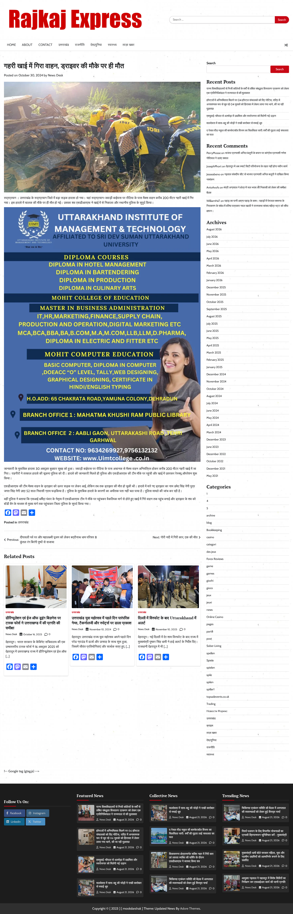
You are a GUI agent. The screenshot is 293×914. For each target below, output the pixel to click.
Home (11, 45)
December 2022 (216, 454)
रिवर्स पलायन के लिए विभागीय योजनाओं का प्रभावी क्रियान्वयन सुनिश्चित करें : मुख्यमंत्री (264, 833)
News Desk (55, 75)
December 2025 (216, 287)
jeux (208, 595)
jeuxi (209, 602)
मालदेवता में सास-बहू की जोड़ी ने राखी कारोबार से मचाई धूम (234, 123)
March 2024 (213, 432)
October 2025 (214, 302)
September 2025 (216, 309)
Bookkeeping (214, 530)
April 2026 (212, 258)
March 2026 (213, 265)
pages (209, 624)
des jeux (211, 552)
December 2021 (215, 468)
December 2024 (216, 374)
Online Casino (214, 617)
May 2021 (212, 476)
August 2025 (214, 316)
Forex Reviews (214, 559)
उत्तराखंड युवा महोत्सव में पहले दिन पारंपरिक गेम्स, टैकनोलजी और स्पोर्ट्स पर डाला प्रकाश (101, 620)
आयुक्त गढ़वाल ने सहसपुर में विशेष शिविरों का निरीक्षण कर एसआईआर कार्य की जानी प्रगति (264, 880)
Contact (45, 45)
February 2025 (215, 359)
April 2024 (212, 425)
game (209, 566)
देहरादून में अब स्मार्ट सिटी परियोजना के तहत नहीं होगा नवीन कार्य (256, 166)
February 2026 (215, 273)
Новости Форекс (216, 711)
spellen (210, 653)
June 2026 (212, 244)
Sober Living (213, 646)
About (27, 45)
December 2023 (216, 439)
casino (210, 537)
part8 (209, 631)
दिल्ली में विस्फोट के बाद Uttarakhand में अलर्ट (167, 620)
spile (209, 675)
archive (210, 515)
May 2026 (212, 251)
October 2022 (214, 461)
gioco (209, 588)
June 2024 (212, 410)
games (210, 573)
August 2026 (214, 229)
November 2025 (216, 294)
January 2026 (214, 280)
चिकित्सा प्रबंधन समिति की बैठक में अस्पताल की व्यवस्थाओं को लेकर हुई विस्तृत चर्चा (191, 881)
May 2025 (212, 338)
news (209, 610)
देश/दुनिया (96, 45)
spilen (209, 682)
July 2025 (212, 323)
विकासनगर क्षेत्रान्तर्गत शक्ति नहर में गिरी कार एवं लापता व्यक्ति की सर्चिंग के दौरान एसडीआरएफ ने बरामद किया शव (191, 857)
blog (209, 522)
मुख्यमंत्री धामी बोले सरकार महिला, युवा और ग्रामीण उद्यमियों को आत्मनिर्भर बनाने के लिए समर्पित (263, 856)
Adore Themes (190, 908)
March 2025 (213, 352)
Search (211, 63)
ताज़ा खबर (128, 45)
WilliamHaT (213, 201)
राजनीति (80, 45)
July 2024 (212, 403)
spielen (210, 667)
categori (211, 544)
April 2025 (212, 345)
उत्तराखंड (63, 45)
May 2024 (212, 418)
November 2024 (216, 381)
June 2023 (212, 447)
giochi (209, 580)
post (209, 638)
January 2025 (214, 367)
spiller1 (210, 689)
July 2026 (212, 236)
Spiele (210, 660)
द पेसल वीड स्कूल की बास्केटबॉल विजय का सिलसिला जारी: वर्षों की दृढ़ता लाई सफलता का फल (191, 833)
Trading (210, 704)
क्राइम (209, 725)
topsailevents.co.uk (217, 696)
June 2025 (212, 331)
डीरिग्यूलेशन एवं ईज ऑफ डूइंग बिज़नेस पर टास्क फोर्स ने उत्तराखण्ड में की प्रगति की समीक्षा (33, 622)
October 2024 (214, 389)
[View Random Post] (286, 45)
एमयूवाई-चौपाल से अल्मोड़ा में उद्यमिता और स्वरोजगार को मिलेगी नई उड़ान (241, 116)
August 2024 (214, 396)
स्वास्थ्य (112, 45)
